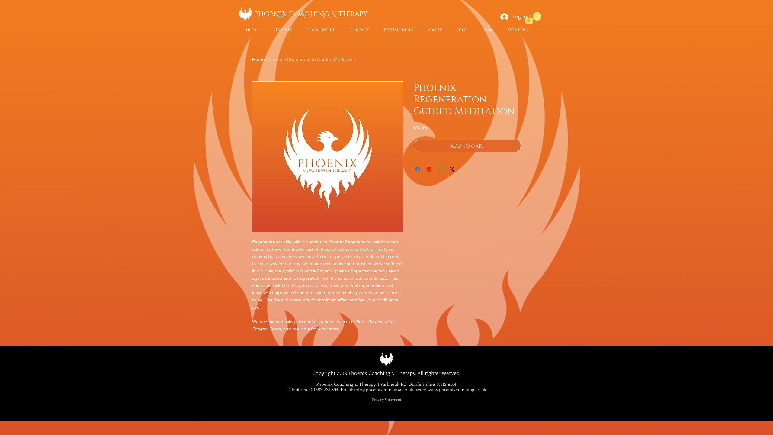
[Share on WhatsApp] (440, 169)
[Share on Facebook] (417, 169)
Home (258, 59)
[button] (283, 30)
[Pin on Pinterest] (429, 169)
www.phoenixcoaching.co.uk (456, 389)
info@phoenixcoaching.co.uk (383, 389)
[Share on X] (452, 169)
